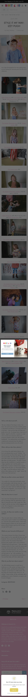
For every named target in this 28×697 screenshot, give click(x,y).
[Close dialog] (26, 340)
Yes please (7, 353)
